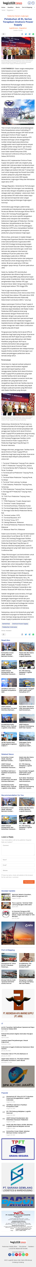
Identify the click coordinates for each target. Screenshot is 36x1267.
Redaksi (31, 1246)
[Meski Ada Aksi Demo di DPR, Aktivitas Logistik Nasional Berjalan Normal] (27, 646)
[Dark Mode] (29, 3)
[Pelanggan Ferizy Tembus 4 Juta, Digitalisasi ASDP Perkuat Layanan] (27, 736)
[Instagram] (19, 1254)
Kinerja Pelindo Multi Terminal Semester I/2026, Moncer (8, 981)
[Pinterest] (16, 1254)
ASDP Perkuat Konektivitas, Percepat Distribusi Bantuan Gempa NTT (9, 708)
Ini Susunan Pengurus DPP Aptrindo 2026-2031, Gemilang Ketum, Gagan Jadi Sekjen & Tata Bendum (23, 913)
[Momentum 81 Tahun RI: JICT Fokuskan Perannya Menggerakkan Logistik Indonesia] (9, 957)
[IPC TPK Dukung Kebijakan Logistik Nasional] (27, 664)
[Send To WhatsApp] (33, 34)
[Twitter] (13, 1254)
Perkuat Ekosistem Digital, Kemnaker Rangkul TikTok (17, 1034)
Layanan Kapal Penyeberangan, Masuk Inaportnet (14, 1041)
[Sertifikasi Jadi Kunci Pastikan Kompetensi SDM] (9, 682)
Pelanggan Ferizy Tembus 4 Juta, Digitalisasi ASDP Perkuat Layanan (25, 744)
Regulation (23, 28)
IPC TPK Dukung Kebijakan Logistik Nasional (25, 672)
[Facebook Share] (22, 34)
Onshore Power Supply (20, 624)
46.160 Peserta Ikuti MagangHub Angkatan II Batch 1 (9, 744)
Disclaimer (22, 1246)
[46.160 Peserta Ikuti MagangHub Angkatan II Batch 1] (9, 736)
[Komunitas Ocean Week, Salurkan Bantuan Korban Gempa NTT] (9, 646)
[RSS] (26, 1254)
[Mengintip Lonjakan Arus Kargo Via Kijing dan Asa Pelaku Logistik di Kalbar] (27, 974)
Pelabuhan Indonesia (9, 627)
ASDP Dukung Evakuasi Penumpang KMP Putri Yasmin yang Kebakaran (26, 726)
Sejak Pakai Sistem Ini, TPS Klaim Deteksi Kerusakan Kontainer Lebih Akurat (15, 1059)
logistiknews (13, 28)
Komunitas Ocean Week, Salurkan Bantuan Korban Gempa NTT (7, 654)
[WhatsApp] (23, 1254)
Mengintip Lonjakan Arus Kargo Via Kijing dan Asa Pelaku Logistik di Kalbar (26, 981)
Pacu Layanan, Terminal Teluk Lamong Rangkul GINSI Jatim (22, 903)
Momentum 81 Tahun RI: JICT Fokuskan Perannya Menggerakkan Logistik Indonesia (8, 965)
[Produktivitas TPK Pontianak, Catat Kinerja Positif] (27, 957)
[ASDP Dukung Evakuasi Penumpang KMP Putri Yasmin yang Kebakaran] (27, 718)
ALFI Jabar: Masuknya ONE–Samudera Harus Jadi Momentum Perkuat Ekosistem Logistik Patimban (26, 708)
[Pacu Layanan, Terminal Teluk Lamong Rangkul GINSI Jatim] (6, 905)
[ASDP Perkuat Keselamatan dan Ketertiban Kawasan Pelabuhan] (9, 664)
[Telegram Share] (29, 34)
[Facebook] (9, 1254)
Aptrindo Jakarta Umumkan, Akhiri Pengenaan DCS (21, 895)
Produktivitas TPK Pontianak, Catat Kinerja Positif (25, 965)
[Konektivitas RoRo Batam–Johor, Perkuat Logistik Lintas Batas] (9, 718)
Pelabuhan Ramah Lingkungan (18, 16)
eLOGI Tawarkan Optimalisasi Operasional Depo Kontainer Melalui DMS (17, 1028)
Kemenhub (6, 624)
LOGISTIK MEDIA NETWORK (18, 1248)
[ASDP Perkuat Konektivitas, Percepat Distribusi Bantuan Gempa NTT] (9, 700)
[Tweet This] (25, 34)
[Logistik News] (12, 3)
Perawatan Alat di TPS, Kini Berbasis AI (14, 1054)
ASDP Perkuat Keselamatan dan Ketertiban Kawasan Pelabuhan (8, 672)
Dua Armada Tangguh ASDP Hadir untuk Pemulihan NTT (26, 690)
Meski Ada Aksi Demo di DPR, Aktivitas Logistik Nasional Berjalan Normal (26, 654)
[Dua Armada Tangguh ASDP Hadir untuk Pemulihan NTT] (27, 682)
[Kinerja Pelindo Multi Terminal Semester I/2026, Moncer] (9, 974)
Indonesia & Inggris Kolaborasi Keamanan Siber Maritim (17, 1048)
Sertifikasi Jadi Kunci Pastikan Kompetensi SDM (8, 690)
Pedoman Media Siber (9, 1246)
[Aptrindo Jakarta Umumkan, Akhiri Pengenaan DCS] (6, 897)
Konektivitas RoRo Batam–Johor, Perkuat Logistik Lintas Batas (8, 726)
